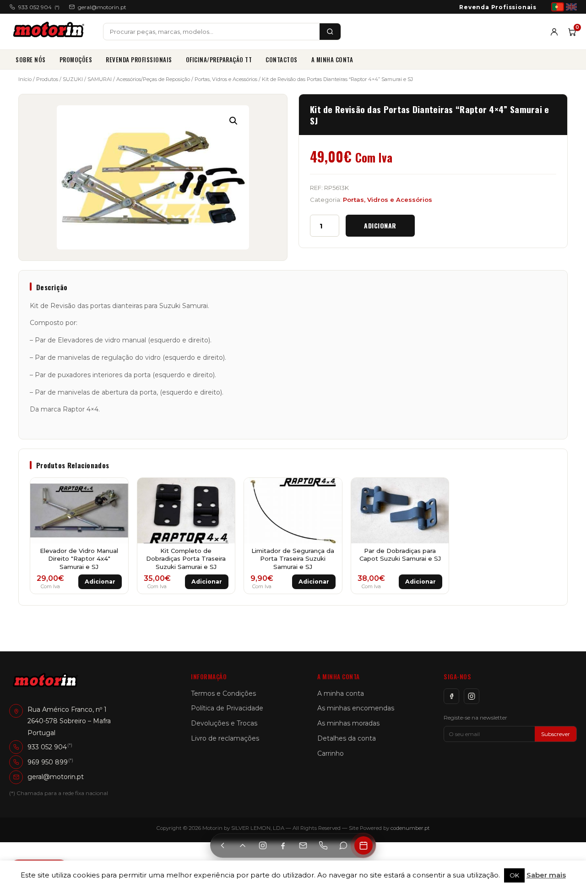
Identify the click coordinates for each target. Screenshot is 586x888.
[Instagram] (471, 696)
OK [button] (514, 875)
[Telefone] (323, 845)
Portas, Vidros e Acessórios (226, 79)
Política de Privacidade (227, 708)
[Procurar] (330, 31)
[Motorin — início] (50, 31)
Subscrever (555, 734)
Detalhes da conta (346, 738)
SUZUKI (73, 79)
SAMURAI (99, 79)
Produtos (47, 79)
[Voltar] (222, 845)
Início (25, 79)
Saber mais (546, 875)
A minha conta (332, 59)
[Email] (303, 845)
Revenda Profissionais (498, 7)
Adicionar (380, 225)
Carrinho (330, 753)
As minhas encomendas (355, 708)
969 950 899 (47, 762)
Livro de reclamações (225, 738)
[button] (233, 121)
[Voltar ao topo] (242, 845)
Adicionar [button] (100, 581)
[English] (571, 7)
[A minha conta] (554, 32)
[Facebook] (451, 696)
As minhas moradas (348, 723)
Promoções (76, 59)
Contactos (282, 59)
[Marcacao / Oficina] (363, 845)
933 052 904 (39, 7)
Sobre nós (31, 59)
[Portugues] (557, 7)
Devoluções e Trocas (224, 723)
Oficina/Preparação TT (219, 59)
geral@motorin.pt (102, 7)
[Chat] (343, 845)
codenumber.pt (410, 828)
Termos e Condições (223, 693)
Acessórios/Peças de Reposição (153, 79)
